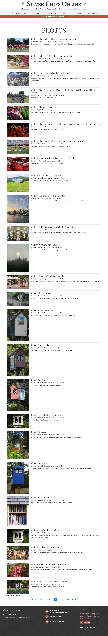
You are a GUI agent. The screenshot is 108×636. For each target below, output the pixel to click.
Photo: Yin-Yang (38, 380)
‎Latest (5, 614)
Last (73, 599)
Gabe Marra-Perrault (39, 127)
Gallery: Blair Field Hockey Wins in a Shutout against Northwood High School (63, 91)
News (63, 13)
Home (12, 13)
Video (69, 13)
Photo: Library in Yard (41, 293)
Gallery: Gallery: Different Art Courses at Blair (52, 56)
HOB (93, 13)
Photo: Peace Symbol (40, 345)
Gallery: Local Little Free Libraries (46, 530)
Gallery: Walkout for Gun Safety (45, 547)
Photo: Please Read (39, 463)
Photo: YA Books (38, 432)
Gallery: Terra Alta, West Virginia (46, 175)
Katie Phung (37, 59)
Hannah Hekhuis (38, 76)
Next (68, 599)
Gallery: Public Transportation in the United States (54, 227)
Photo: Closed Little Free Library (46, 415)
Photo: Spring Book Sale (42, 310)
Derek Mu (36, 110)
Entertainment (53, 13)
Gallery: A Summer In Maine (44, 244)
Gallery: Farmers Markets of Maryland (48, 276)
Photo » (62, 41)
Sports (19, 13)
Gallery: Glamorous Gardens (44, 107)
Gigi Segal (36, 584)
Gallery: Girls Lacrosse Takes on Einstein (49, 581)
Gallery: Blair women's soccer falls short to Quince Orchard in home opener (65, 124)
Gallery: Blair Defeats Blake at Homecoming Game (54, 39)
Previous (41, 599)
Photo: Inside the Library (42, 497)
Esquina (80, 13)
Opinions (35, 13)
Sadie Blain (36, 198)
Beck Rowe (36, 247)
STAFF (89, 627)
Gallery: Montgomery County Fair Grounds (50, 73)
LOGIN (93, 627)
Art (74, 13)
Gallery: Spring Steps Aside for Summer (49, 564)
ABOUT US (83, 627)
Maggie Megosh (38, 41)
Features (26, 13)
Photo (87, 13)
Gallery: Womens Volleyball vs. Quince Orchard (52, 158)
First (34, 599)
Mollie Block (37, 567)
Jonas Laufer (37, 161)
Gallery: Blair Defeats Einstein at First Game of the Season (57, 141)
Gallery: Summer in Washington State (48, 195)
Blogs (43, 13)
